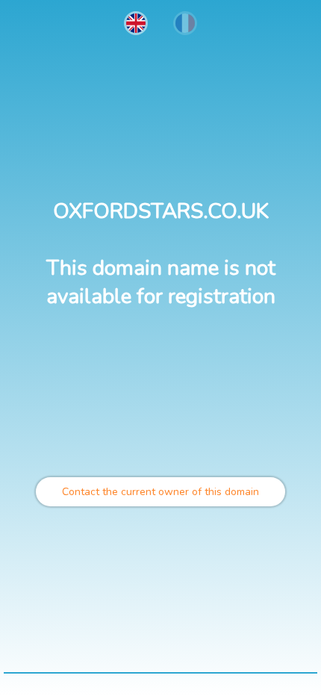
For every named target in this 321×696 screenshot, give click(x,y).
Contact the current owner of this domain (160, 492)
